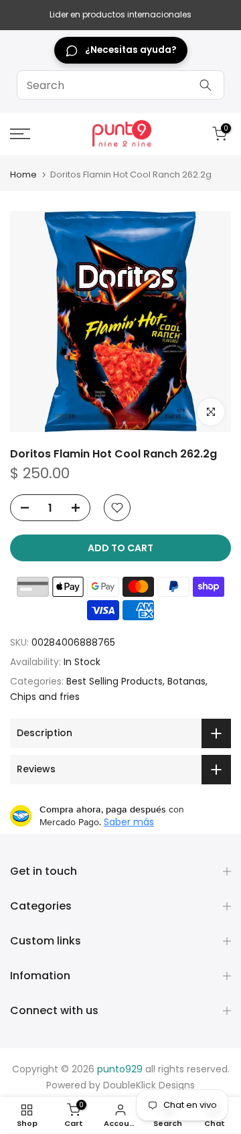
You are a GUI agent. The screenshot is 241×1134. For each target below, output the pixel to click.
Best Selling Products (114, 681)
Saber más (129, 822)
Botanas (186, 681)
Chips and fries (45, 696)
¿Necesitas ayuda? (131, 50)
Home (23, 174)
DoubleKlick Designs (149, 1085)
